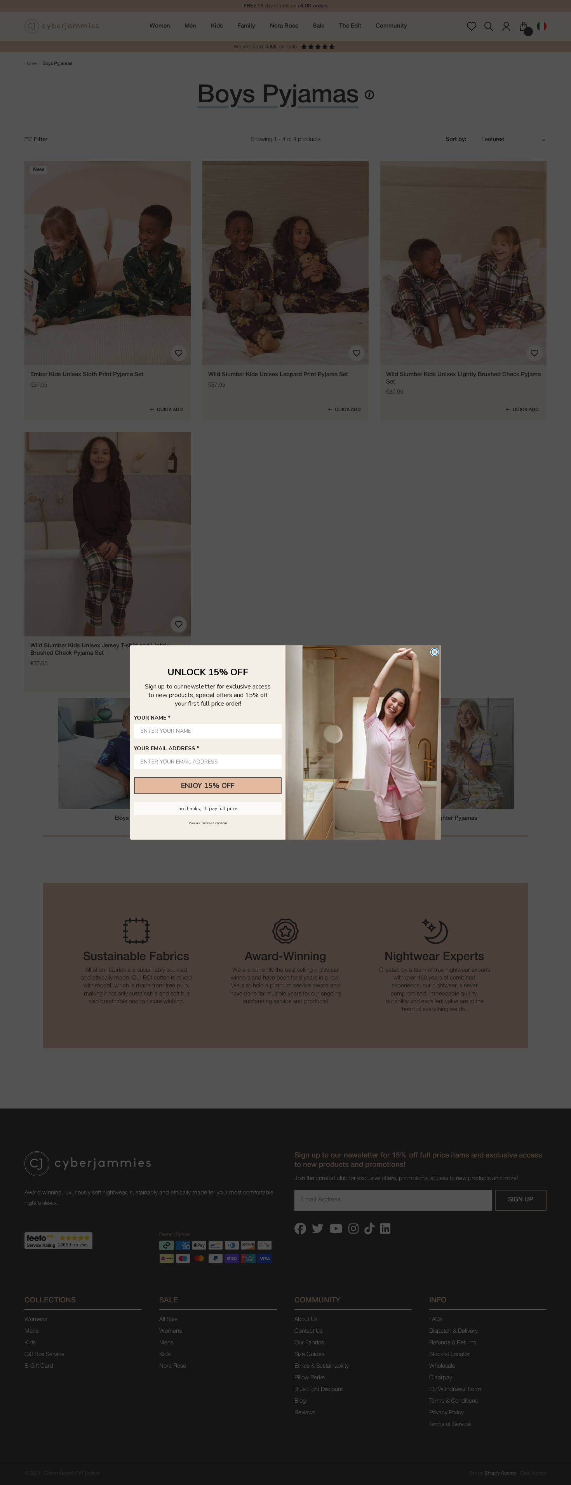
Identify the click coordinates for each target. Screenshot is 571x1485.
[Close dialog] (434, 651)
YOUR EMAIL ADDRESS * (166, 748)
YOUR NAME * (152, 718)
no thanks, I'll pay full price (207, 808)
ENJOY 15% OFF (208, 785)
